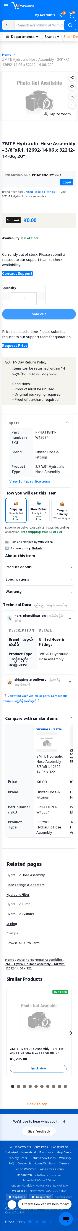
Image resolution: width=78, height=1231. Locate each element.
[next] (70, 1033)
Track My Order (17, 1158)
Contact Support (17, 273)
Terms (21, 1221)
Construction (59, 1147)
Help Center (65, 1152)
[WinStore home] (43, 5)
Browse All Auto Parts (22, 943)
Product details (39, 567)
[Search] (70, 25)
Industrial (11, 1152)
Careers (64, 1163)
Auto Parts (25, 960)
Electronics (46, 1152)
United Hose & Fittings (39, 192)
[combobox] (45, 25)
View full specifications (29, 481)
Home (6, 54)
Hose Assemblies (49, 960)
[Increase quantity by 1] (41, 296)
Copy (66, 182)
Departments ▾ (24, 36)
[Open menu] (6, 6)
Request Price (15, 345)
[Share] (72, 77)
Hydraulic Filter (17, 894)
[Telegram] (37, 1222)
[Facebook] (30, 1222)
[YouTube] (44, 1222)
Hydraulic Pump (18, 904)
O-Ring (11, 923)
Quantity (9, 288)
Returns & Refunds (43, 1158)
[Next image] (72, 105)
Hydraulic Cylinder (20, 914)
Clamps (12, 933)
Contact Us (24, 1163)
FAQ (11, 1163)
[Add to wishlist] (72, 86)
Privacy (9, 1221)
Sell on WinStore (25, 1169)
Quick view (38, 1068)
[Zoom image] (72, 96)
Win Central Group (52, 1169)
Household (28, 1152)
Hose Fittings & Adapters (25, 884)
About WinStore (45, 1163)
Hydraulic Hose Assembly (25, 875)
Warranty (39, 591)
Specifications (39, 579)
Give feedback (39, 1131)
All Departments (20, 1147)
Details (37, 548)
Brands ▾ (51, 36)
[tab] (16, 510)
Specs (14, 422)
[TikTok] (51, 1222)
